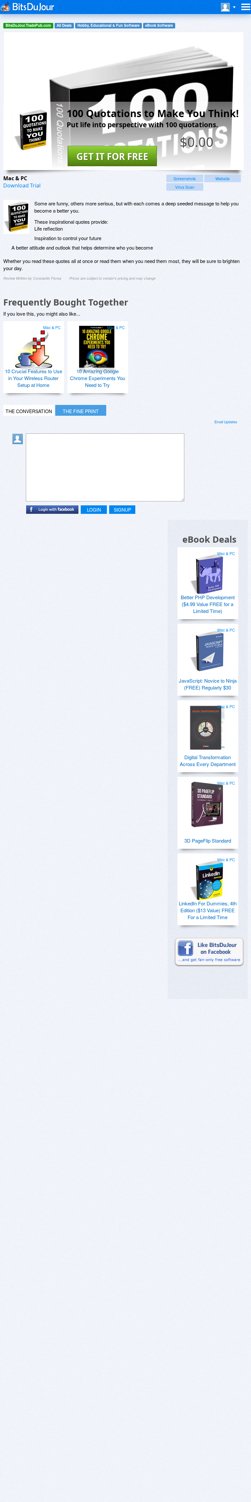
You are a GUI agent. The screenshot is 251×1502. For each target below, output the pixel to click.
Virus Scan (184, 187)
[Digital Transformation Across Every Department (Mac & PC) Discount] (206, 725)
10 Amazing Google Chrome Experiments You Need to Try (97, 378)
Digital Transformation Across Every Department (208, 760)
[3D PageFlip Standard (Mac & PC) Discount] (206, 802)
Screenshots (185, 178)
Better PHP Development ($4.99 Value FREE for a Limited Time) (208, 604)
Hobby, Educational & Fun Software (108, 25)
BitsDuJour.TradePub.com (28, 25)
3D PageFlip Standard (207, 840)
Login (94, 509)
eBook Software (159, 25)
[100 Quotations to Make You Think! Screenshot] (16, 217)
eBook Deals (209, 539)
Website (222, 178)
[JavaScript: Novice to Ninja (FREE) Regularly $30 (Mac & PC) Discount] (206, 648)
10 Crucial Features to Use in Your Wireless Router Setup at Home (33, 378)
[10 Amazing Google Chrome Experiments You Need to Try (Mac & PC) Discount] (96, 346)
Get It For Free (112, 156)
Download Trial (22, 185)
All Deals (64, 25)
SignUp (122, 509)
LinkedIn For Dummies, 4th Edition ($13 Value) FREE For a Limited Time (208, 910)
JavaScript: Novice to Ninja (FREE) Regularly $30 (208, 684)
